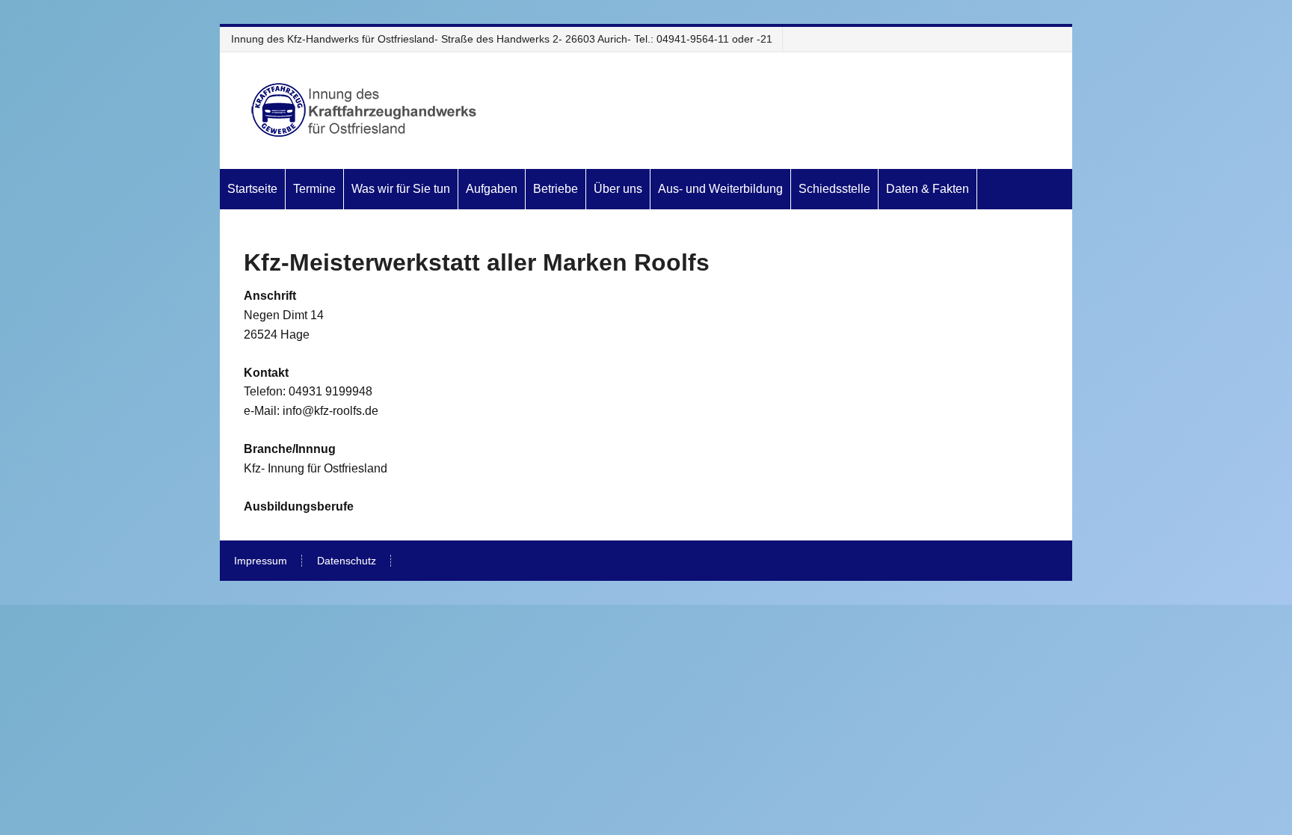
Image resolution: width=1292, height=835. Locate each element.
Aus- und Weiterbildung (720, 188)
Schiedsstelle (834, 188)
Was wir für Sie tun (400, 188)
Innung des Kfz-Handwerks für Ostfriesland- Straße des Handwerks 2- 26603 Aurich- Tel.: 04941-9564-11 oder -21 (501, 39)
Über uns (618, 188)
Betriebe (555, 188)
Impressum (260, 560)
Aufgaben (491, 188)
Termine (314, 188)
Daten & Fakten (927, 188)
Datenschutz (346, 560)
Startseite (252, 188)
